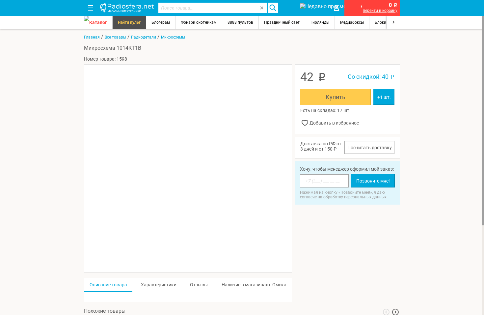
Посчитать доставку (369, 147)
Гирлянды (319, 22)
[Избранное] (289, 8)
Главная (92, 37)
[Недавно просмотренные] (313, 8)
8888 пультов (240, 22)
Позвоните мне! (373, 181)
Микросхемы (173, 37)
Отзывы (199, 284)
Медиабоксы (352, 22)
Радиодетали (143, 37)
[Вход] (336, 8)
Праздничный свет (282, 22)
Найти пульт (129, 22)
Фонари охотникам (199, 22)
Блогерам (160, 22)
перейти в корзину (380, 10)
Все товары (115, 37)
